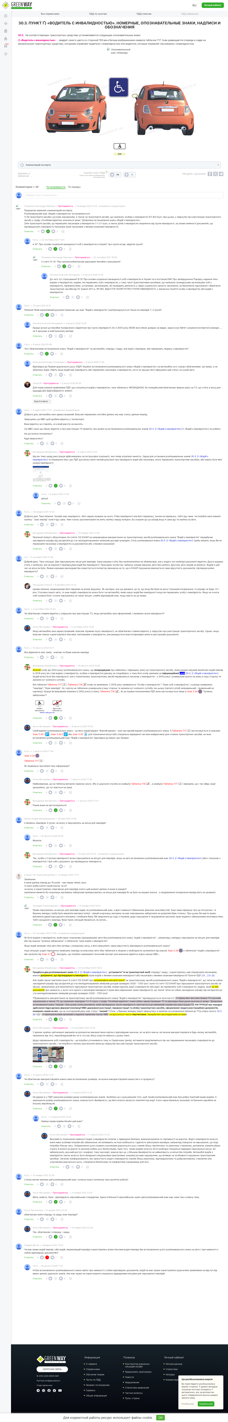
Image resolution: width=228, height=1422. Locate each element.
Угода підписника (44, 1385)
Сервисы (90, 1390)
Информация (92, 1357)
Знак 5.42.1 (39, 734)
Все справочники (50, 13)
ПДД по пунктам (98, 13)
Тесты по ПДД (93, 1379)
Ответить (29, 231)
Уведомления (132, 1382)
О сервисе (91, 1364)
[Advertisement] (120, 1313)
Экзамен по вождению (98, 1385)
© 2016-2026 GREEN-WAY (48, 1376)
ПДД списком (144, 13)
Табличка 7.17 (54, 684)
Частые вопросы (134, 1393)
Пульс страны (132, 1398)
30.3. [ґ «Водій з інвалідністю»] (165, 428)
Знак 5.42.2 (57, 734)
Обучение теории (95, 1374)
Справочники (93, 1369)
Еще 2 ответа (41, 401)
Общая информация (96, 1395)
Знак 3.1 (46, 954)
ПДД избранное (189, 13)
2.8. (203, 975)
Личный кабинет (212, 5)
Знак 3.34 (192, 691)
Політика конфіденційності (48, 1380)
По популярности (56, 187)
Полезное (129, 1357)
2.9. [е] (211, 975)
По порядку (74, 187)
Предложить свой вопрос (138, 1371)
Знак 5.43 (78, 734)
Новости (129, 1377)
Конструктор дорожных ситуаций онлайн (137, 1365)
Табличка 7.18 (75, 684)
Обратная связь (52, 1369)
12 (38, 231)
